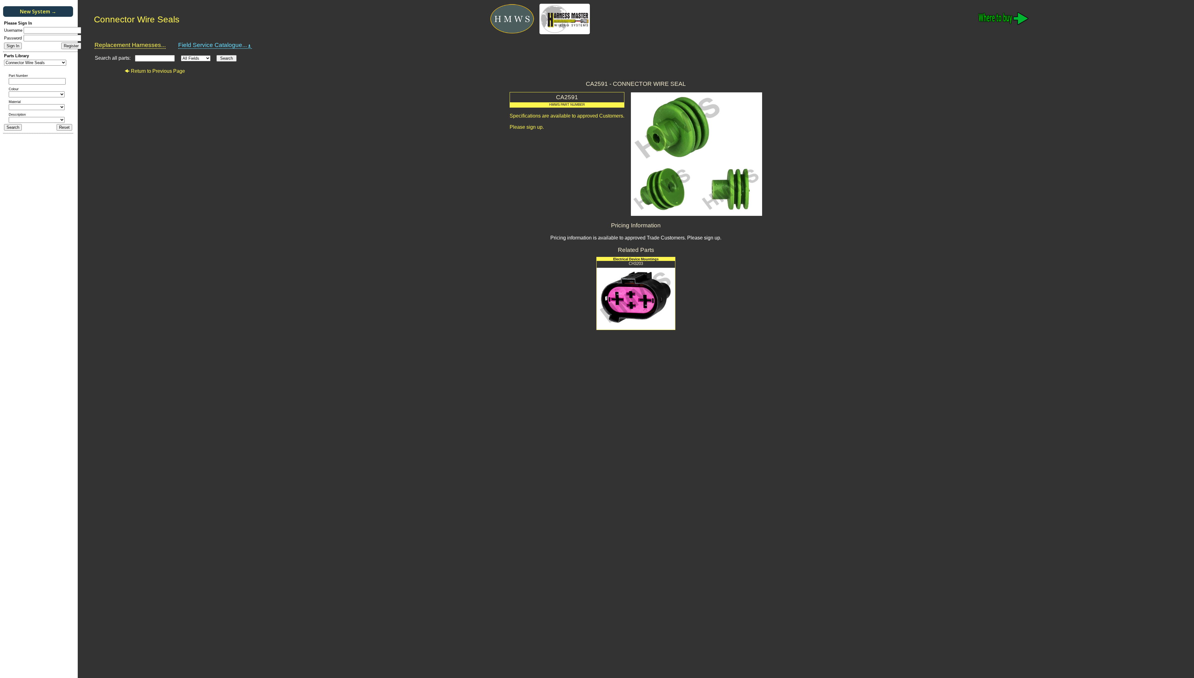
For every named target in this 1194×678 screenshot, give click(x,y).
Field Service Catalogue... (212, 45)
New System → (38, 11)
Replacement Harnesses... (130, 45)
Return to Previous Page (158, 71)
